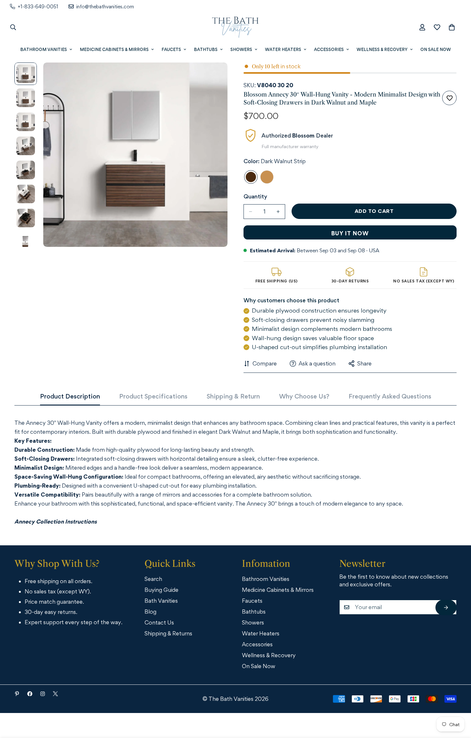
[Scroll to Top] (457, 702)
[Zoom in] (214, 76)
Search (153, 578)
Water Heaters (283, 49)
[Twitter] (55, 693)
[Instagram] (42, 693)
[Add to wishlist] (449, 98)
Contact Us (159, 622)
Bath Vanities (161, 600)
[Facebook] (29, 693)
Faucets (171, 49)
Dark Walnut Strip (250, 177)
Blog (150, 611)
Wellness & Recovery (382, 49)
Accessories (329, 49)
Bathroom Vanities (43, 49)
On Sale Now (435, 49)
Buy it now (350, 233)
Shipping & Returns (168, 633)
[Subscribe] (446, 607)
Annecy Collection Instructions (55, 521)
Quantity (255, 196)
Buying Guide (161, 589)
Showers (241, 49)
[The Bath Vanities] (235, 27)
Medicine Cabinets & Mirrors (114, 49)
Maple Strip (266, 177)
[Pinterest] (17, 693)
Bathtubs (206, 49)
